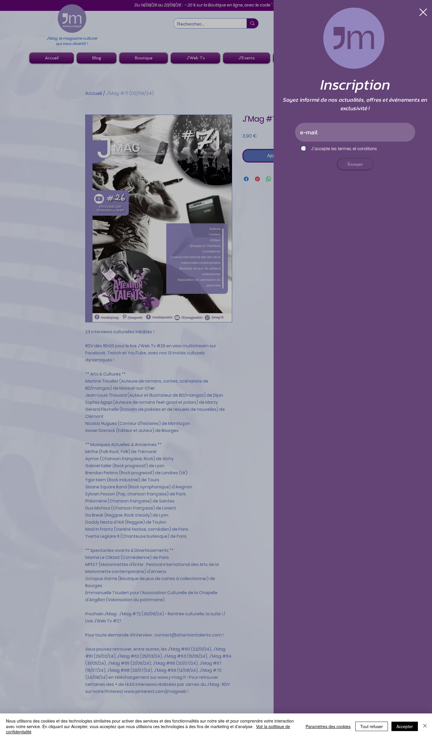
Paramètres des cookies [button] (328, 726)
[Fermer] (424, 726)
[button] (418, 12)
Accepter (404, 726)
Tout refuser (371, 726)
